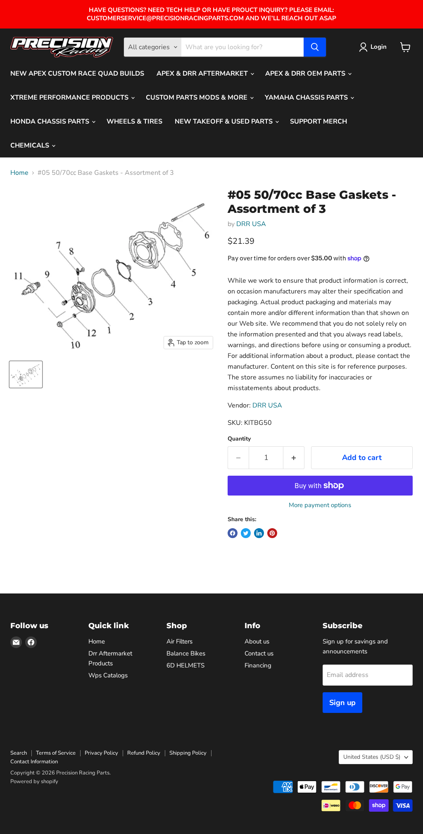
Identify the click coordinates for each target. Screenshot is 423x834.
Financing (258, 665)
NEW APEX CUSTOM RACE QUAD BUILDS (77, 73)
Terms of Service (56, 753)
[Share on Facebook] (233, 533)
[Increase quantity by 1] (293, 457)
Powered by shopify (34, 781)
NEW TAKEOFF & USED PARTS (224, 121)
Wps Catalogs (108, 675)
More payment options (320, 505)
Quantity (239, 439)
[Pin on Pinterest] (272, 533)
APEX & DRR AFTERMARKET (203, 73)
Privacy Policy (101, 753)
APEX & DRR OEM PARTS (306, 73)
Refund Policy (143, 753)
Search (18, 753)
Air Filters (179, 641)
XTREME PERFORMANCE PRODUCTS (70, 97)
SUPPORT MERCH (318, 121)
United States (371, 757)
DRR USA (251, 224)
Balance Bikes (185, 653)
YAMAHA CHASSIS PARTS (307, 97)
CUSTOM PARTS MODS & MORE (197, 97)
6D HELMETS (185, 665)
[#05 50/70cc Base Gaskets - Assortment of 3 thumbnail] (26, 374)
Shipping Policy (188, 753)
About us (257, 641)
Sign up (342, 703)
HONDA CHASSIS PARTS (50, 121)
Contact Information (34, 761)
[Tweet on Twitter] (246, 533)
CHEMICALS (30, 145)
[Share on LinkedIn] (259, 533)
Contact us (259, 653)
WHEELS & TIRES (134, 121)
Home (19, 172)
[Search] (315, 47)
